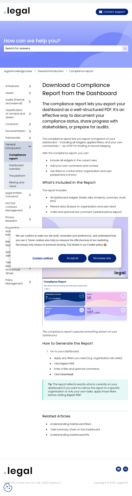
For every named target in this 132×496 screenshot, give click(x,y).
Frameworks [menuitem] (12, 138)
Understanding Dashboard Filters (70, 424)
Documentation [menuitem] (15, 131)
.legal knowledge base (18, 71)
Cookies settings (43, 258)
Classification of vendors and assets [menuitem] (15, 113)
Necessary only (102, 258)
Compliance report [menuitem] (17, 156)
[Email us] (125, 469)
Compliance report (81, 71)
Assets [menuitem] (9, 93)
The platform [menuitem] (17, 176)
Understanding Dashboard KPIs (69, 435)
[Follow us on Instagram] (118, 469)
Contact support (114, 12)
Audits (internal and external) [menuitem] (14, 101)
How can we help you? (32, 40)
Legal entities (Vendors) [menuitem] (13, 194)
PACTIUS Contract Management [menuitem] (14, 206)
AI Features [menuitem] (12, 86)
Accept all (72, 258)
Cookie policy (95, 244)
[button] (30, 86)
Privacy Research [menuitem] (11, 219)
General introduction (51, 71)
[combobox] (63, 48)
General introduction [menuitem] (13, 146)
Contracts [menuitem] (11, 124)
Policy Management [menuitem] (14, 281)
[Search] (125, 48)
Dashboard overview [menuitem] (16, 167)
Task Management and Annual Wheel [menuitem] (14, 268)
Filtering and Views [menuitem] (16, 184)
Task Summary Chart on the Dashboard (75, 429)
